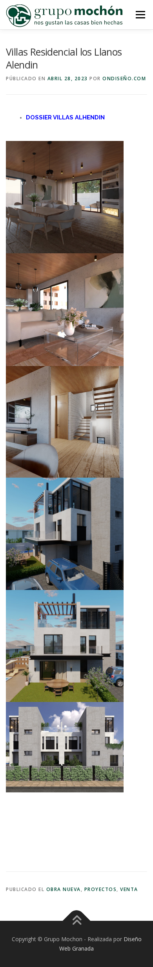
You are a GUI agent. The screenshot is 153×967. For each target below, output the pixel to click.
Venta (129, 889)
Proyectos (100, 889)
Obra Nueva (63, 889)
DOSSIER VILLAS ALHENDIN (65, 117)
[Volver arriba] (77, 921)
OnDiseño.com (124, 78)
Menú (139, 14)
